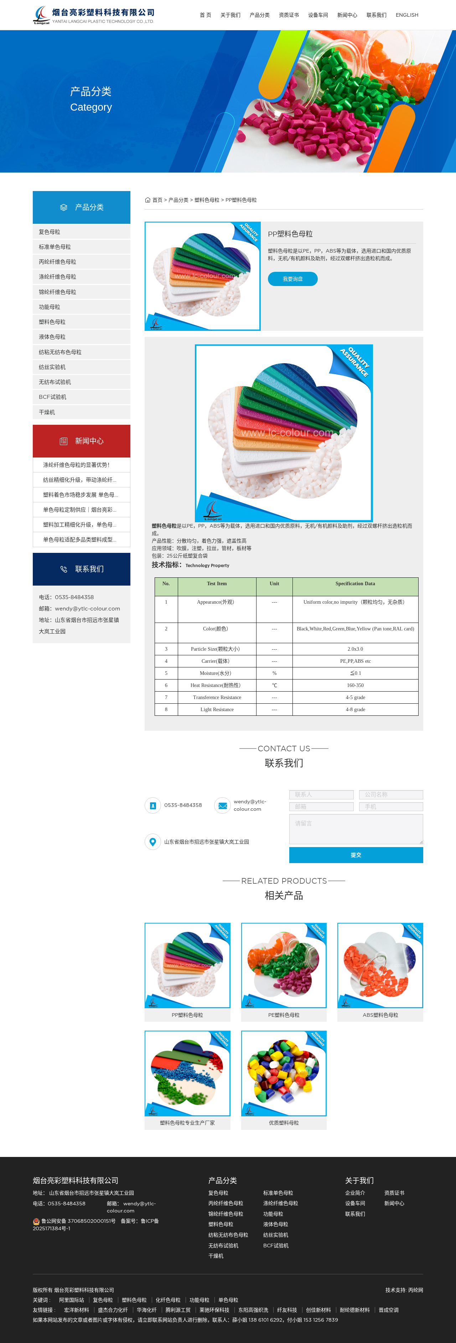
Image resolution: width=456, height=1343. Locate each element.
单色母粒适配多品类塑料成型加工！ (86, 539)
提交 (356, 855)
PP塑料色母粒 (241, 200)
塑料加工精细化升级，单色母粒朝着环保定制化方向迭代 (110, 525)
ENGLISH (407, 15)
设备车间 (318, 15)
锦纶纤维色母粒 (57, 292)
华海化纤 (147, 1310)
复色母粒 (49, 232)
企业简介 (355, 1193)
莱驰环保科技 (214, 1310)
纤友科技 (287, 1310)
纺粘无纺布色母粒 (60, 352)
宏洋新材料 (76, 1310)
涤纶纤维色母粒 (57, 277)
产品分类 (260, 15)
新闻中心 (347, 15)
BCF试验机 (52, 397)
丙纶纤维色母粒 (57, 262)
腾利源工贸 (178, 1310)
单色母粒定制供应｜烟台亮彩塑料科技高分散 (96, 510)
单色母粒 (228, 1300)
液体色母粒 (52, 337)
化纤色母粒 (169, 1300)
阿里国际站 (71, 1300)
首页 (157, 200)
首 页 (205, 15)
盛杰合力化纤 (113, 1310)
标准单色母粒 (55, 247)
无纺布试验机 (55, 382)
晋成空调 (389, 1310)
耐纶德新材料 (355, 1310)
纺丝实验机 (52, 367)
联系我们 (377, 15)
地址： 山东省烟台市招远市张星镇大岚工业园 (83, 1193)
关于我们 (230, 15)
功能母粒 (49, 307)
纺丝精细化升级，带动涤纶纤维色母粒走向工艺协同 (104, 480)
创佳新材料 (318, 1310)
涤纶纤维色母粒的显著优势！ (78, 465)
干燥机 (47, 412)
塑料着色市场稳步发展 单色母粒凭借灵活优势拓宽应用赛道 (113, 495)
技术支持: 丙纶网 (404, 1290)
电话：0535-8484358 (59, 1203)
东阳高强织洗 (253, 1310)
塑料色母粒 (52, 322)
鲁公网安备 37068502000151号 (78, 1221)
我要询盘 (293, 279)
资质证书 (289, 15)
